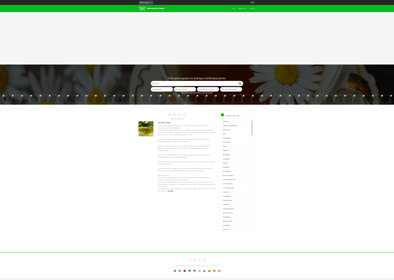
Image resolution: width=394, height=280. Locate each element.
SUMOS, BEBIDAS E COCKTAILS (206, 89)
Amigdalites (226, 154)
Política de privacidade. (197, 265)
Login (252, 2)
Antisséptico (227, 225)
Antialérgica (227, 196)
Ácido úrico (226, 129)
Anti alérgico (227, 171)
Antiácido (226, 192)
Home (233, 8)
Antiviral (225, 229)
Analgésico (226, 159)
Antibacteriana (227, 200)
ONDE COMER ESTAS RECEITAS (229, 89)
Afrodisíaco (226, 142)
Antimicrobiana (228, 213)
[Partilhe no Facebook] (170, 114)
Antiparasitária (227, 221)
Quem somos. (214, 265)
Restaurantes (242, 8)
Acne (224, 134)
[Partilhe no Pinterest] (174, 114)
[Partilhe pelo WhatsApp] (184, 114)
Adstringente (227, 138)
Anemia (225, 163)
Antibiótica (226, 204)
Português (145, 2)
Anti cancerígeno (228, 175)
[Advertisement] (61, 30)
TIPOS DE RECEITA (156, 89)
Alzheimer (226, 150)
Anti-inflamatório (228, 188)
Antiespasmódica (228, 209)
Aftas (224, 146)
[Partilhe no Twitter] (179, 114)
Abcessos (226, 121)
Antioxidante (227, 217)
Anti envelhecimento (229, 179)
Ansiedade (226, 167)
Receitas (252, 8)
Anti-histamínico (228, 184)
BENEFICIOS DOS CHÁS (181, 89)
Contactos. (207, 265)
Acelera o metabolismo (230, 125)
